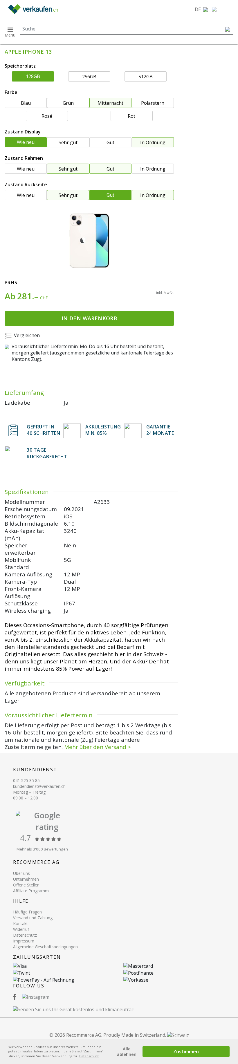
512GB (145, 76)
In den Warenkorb (89, 318)
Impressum (23, 941)
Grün (68, 103)
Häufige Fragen (27, 912)
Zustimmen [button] (186, 1051)
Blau (26, 103)
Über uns (21, 873)
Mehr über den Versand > (97, 746)
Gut (110, 142)
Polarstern (152, 103)
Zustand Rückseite (26, 184)
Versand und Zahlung (33, 917)
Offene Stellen (26, 885)
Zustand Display (23, 132)
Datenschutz (25, 935)
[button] (201, 9)
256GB (89, 76)
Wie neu (26, 142)
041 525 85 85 (26, 780)
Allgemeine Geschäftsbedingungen (45, 946)
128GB (33, 76)
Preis (11, 282)
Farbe (11, 92)
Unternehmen (26, 879)
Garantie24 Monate (160, 430)
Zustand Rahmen (24, 158)
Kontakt (20, 923)
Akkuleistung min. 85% (103, 430)
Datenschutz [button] (89, 1056)
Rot (131, 116)
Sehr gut (68, 142)
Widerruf (21, 929)
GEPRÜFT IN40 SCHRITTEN (43, 430)
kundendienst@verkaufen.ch (39, 786)
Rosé (47, 116)
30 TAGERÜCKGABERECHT (47, 453)
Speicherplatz (20, 66)
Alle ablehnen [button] (126, 1051)
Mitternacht (110, 103)
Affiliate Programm (31, 890)
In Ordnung (152, 142)
